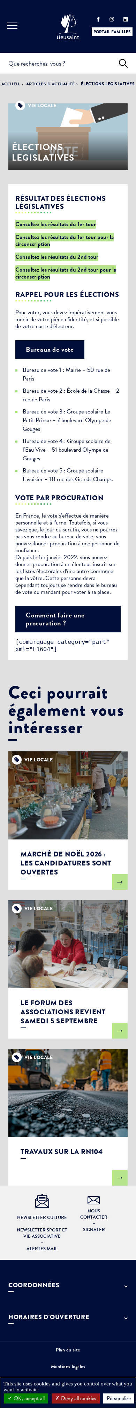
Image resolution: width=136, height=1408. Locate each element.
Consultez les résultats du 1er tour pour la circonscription (64, 240)
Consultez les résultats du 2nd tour (56, 257)
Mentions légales (68, 1366)
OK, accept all (28, 1398)
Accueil (10, 84)
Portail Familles (112, 32)
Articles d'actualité (50, 84)
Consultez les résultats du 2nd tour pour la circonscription (65, 273)
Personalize (119, 1398)
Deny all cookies (78, 1398)
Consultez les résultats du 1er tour (55, 224)
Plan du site (68, 1349)
